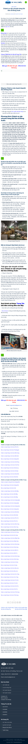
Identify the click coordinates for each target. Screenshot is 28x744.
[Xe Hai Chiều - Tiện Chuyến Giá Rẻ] (14, 2)
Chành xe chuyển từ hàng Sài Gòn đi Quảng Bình (10, 482)
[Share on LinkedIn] (20, 602)
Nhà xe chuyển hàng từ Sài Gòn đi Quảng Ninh (10, 458)
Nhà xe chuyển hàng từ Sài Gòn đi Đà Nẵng (9, 494)
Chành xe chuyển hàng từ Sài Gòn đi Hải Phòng (10, 461)
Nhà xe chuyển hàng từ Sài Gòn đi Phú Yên (9, 521)
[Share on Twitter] (13, 602)
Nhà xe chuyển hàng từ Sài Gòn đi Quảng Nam (10, 509)
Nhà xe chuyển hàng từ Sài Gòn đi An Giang (9, 535)
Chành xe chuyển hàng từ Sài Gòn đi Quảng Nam (10, 506)
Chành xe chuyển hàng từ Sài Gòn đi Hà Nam (9, 470)
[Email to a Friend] (15, 602)
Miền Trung (14, 6)
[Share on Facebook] (10, 602)
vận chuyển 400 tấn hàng (17, 111)
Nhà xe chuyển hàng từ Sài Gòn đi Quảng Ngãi (10, 503)
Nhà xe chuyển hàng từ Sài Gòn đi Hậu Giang (9, 547)
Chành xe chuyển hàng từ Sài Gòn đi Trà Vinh (9, 580)
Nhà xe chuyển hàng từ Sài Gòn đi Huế (8, 488)
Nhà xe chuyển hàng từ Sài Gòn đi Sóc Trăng (9, 577)
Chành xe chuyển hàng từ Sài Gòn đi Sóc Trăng (10, 574)
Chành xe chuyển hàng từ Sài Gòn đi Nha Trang (10, 524)
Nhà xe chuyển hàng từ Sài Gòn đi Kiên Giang (9, 559)
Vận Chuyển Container (19, 740)
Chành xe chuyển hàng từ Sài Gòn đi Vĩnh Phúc (10, 464)
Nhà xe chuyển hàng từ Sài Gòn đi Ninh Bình (9, 476)
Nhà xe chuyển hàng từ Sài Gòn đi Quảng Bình (10, 485)
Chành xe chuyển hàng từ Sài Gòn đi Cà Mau (9, 562)
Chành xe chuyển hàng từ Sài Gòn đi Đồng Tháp (10, 538)
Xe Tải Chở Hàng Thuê (8, 740)
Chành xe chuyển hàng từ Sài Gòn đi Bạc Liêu (10, 568)
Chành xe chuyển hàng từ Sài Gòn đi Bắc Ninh (10, 455)
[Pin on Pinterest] (17, 602)
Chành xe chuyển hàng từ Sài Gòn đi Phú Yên (9, 518)
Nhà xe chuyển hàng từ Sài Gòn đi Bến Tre (9, 553)
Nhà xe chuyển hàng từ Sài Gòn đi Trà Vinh (9, 583)
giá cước (8, 26)
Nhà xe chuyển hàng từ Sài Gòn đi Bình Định (9, 515)
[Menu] (26, 2)
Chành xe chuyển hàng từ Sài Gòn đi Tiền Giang (10, 592)
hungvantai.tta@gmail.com (15, 405)
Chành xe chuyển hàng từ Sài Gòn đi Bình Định (10, 512)
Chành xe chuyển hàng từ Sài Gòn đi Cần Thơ (10, 586)
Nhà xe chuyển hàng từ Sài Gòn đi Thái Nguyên (10, 449)
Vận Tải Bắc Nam (18, 739)
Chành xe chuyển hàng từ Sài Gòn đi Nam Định (10, 473)
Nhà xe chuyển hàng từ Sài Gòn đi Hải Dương (9, 467)
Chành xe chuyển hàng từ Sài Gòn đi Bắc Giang (10, 452)
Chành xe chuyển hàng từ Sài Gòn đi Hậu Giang (10, 544)
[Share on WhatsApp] (8, 602)
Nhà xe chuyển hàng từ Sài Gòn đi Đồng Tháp (9, 541)
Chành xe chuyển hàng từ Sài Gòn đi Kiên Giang (10, 556)
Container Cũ (4, 696)
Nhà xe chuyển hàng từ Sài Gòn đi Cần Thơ (9, 589)
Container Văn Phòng (6, 699)
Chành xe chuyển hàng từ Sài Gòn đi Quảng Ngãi (10, 500)
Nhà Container (4, 697)
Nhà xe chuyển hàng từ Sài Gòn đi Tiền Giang (9, 595)
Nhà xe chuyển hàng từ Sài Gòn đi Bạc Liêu (9, 571)
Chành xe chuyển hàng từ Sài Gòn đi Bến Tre (9, 550)
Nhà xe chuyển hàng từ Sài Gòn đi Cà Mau (9, 565)
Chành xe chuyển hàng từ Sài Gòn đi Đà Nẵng (9, 491)
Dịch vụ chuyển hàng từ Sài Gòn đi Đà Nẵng (9, 497)
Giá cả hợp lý (5, 310)
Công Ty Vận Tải (9, 739)
